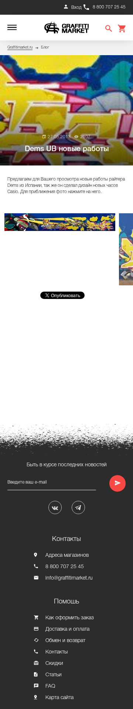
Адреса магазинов (67, 555)
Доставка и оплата (67, 629)
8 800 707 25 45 (109, 7)
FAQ (50, 686)
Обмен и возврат (65, 640)
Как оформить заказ (69, 618)
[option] (61, 222)
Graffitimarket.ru (20, 47)
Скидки (54, 663)
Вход (76, 8)
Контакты (56, 652)
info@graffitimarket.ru (69, 578)
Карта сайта (59, 697)
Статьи (53, 675)
